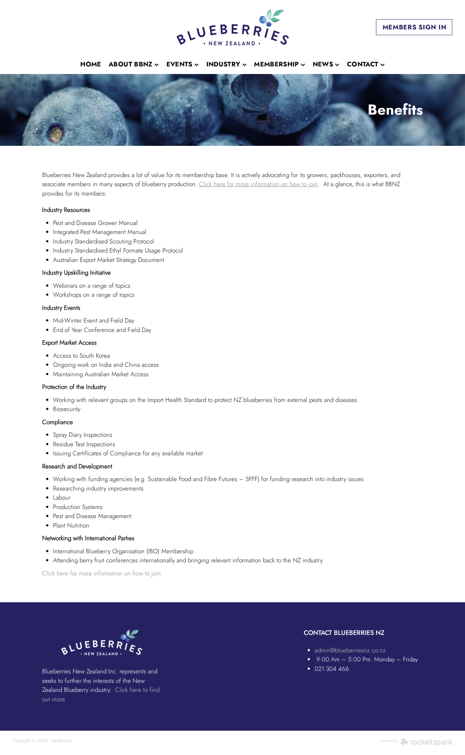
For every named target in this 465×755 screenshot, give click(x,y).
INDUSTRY (224, 64)
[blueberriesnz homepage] (232, 27)
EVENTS (180, 64)
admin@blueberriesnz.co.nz (350, 650)
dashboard (62, 740)
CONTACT (363, 64)
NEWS (324, 64)
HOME (90, 64)
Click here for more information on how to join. (102, 573)
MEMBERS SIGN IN (414, 27)
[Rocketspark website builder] (416, 743)
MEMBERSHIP (277, 64)
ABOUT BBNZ (131, 64)
